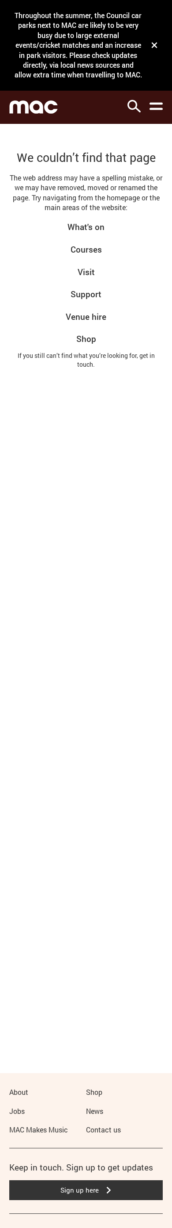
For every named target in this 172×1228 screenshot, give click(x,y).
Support (86, 293)
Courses (86, 249)
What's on (86, 226)
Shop (86, 338)
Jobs (17, 1111)
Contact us (103, 1129)
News (94, 1111)
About (18, 1092)
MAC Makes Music (38, 1129)
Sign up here (79, 1190)
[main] (86, 584)
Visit (86, 271)
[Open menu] (156, 106)
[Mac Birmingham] (33, 107)
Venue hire (86, 316)
